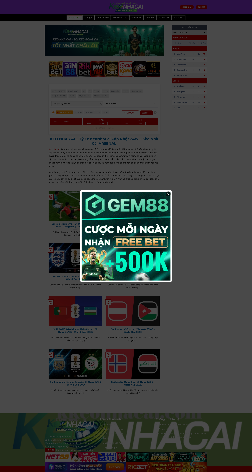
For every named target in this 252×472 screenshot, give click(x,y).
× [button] (168, 194)
